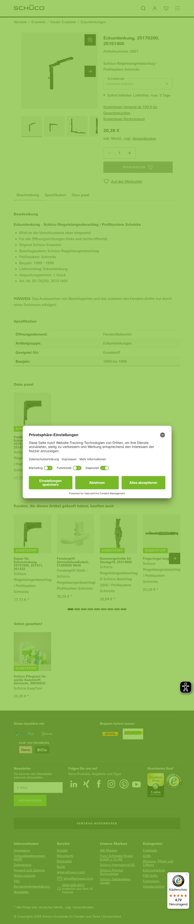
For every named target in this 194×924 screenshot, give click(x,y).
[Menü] (186, 875)
